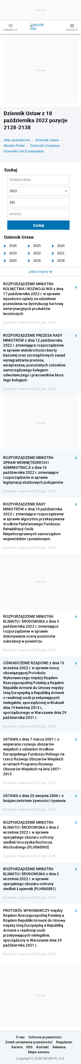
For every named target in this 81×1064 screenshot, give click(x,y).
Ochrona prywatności (44, 1037)
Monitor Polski (14, 145)
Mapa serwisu (38, 1052)
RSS (29, 1047)
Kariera (17, 1047)
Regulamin (64, 1042)
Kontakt (42, 1047)
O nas (20, 1037)
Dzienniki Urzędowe (45, 145)
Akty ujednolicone (17, 140)
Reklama (59, 1047)
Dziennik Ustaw (47, 140)
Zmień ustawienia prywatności (28, 1042)
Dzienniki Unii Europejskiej (24, 151)
